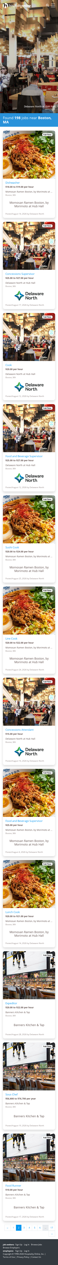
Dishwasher (12, 182)
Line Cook (11, 638)
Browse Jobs (36, 1244)
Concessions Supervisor (20, 274)
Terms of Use (9, 1257)
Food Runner (13, 1185)
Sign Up (18, 1244)
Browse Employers (11, 1247)
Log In (26, 1244)
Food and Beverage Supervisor (24, 456)
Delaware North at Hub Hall (39, 106)
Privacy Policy (23, 1257)
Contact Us (36, 1257)
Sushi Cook (12, 547)
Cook (8, 365)
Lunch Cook (12, 912)
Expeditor (11, 1003)
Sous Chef (11, 1094)
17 (51, 1227)
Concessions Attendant (19, 730)
